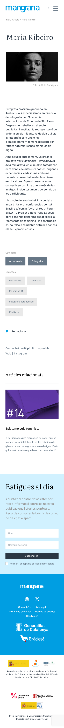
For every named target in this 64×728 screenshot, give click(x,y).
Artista (15, 19)
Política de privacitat (20, 611)
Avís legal (40, 607)
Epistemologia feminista (22, 428)
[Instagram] (27, 599)
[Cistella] (48, 8)
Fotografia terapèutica (21, 301)
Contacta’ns (24, 607)
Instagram (20, 353)
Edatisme (14, 312)
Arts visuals (15, 261)
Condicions (32, 616)
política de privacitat (43, 563)
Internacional (18, 331)
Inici (7, 19)
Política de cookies (45, 611)
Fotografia (37, 261)
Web (8, 353)
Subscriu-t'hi (32, 555)
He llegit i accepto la (32, 563)
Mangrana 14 (16, 291)
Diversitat (36, 280)
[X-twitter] (37, 599)
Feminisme (15, 280)
